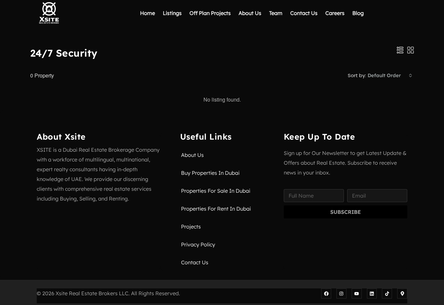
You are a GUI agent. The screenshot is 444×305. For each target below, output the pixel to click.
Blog (358, 13)
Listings (172, 13)
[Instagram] (341, 293)
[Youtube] (357, 293)
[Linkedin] (372, 293)
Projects (191, 226)
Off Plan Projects (210, 13)
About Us (250, 13)
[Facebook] (326, 293)
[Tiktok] (387, 293)
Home (147, 13)
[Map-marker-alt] (402, 293)
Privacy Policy (198, 244)
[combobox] (390, 75)
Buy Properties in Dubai (210, 173)
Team (275, 13)
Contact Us (304, 13)
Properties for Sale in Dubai (215, 190)
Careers (335, 13)
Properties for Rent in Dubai (216, 208)
